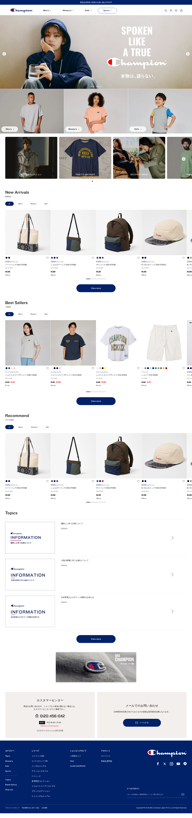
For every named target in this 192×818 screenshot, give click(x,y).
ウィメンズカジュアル (11, 372)
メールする (144, 723)
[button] (92, 181)
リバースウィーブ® (40, 761)
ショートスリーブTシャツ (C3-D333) (111, 375)
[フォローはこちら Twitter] (164, 764)
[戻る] (4, 54)
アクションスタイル (102, 372)
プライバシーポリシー (12, 808)
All (9, 204)
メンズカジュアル (56, 372)
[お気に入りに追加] (47, 258)
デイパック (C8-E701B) (106, 265)
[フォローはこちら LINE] (185, 764)
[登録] (183, 794)
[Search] (166, 10)
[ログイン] (171, 10)
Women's (67, 10)
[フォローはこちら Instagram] (171, 764)
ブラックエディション (41, 791)
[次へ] (188, 54)
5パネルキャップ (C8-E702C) (153, 265)
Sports (106, 10)
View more (96, 288)
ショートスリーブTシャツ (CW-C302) (21, 375)
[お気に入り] (176, 10)
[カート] (181, 10)
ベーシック (144, 372)
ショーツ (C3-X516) (149, 375)
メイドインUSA (38, 756)
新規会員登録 (106, 761)
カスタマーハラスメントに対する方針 (50, 730)
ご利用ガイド (75, 756)
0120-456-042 (52, 716)
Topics (8, 780)
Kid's (7, 766)
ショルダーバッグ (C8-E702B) (63, 265)
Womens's (34, 427)
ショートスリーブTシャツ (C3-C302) (66, 375)
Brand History (11, 785)
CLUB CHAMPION (77, 766)
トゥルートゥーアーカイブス (43, 786)
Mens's (20, 427)
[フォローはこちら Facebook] (158, 764)
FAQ (72, 761)
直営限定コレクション (11, 261)
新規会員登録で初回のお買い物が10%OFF (96, 2)
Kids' (87, 10)
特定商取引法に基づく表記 (30, 808)
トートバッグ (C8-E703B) (16, 265)
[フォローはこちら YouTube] (178, 764)
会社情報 (44, 808)
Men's (46, 10)
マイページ (105, 756)
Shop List (9, 790)
